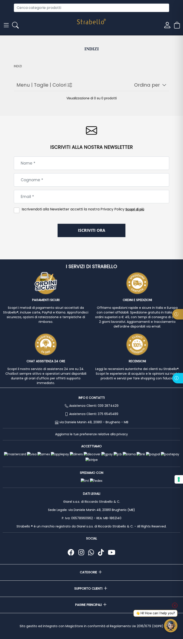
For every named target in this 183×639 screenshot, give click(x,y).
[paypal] (153, 454)
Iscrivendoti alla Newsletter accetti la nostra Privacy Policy (83, 209)
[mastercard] (15, 454)
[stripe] (91, 460)
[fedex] (96, 481)
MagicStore (74, 626)
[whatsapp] (92, 552)
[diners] (76, 454)
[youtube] (111, 552)
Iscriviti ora (91, 230)
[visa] (32, 454)
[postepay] (170, 454)
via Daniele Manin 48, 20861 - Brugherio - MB (93, 422)
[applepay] (60, 454)
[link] (141, 454)
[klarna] (129, 454)
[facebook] (72, 552)
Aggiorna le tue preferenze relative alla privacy (91, 434)
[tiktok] (102, 552)
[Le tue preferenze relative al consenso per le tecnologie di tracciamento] (179, 479)
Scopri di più (134, 209)
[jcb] (118, 454)
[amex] (43, 454)
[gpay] (107, 454)
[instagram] (82, 552)
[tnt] (85, 481)
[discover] (92, 454)
